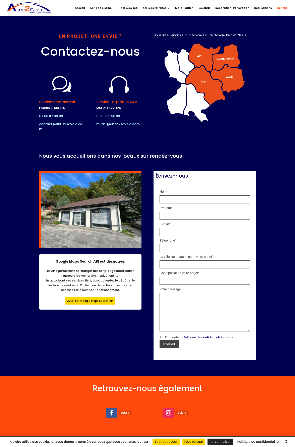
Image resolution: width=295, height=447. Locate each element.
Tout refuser (193, 441)
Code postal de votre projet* (179, 273)
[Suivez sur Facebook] (111, 413)
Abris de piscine (101, 8)
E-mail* (165, 224)
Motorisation (184, 8)
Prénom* (166, 208)
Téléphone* (168, 240)
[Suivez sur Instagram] (168, 413)
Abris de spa (129, 8)
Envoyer (169, 343)
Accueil (80, 8)
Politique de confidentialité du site (208, 337)
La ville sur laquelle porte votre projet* (186, 256)
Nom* (164, 191)
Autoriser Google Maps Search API (90, 301)
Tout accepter (166, 441)
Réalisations (263, 8)
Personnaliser (220, 441)
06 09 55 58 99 (108, 116)
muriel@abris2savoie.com (118, 124)
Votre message (170, 289)
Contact (283, 8)
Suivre (125, 413)
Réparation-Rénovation (232, 8)
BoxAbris (204, 8)
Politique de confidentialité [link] (258, 441)
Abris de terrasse (154, 8)
